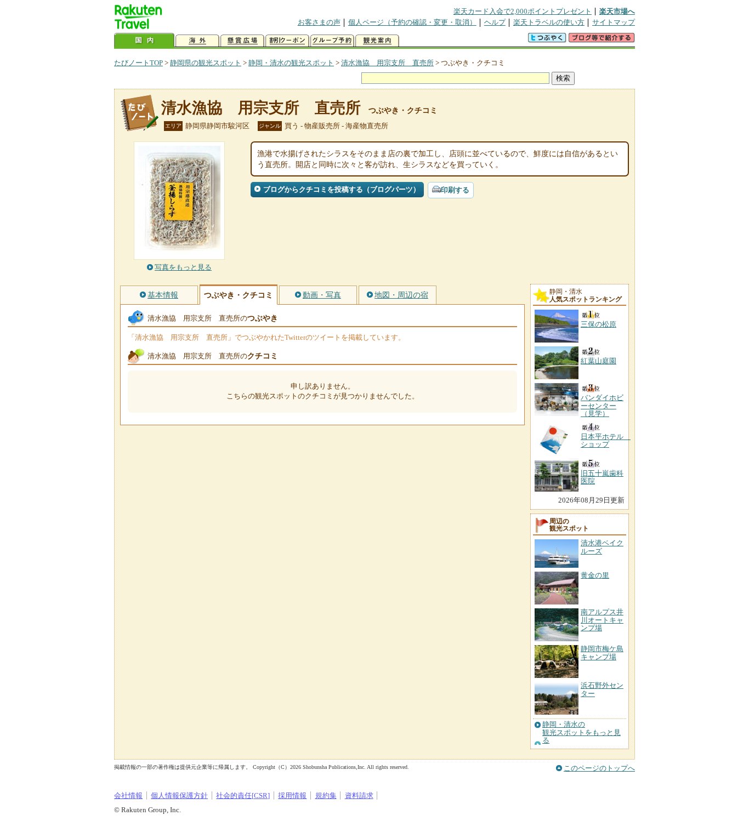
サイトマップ (613, 22)
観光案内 (377, 41)
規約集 (326, 795)
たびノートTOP (138, 63)
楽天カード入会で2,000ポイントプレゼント (522, 11)
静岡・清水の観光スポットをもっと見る (581, 732)
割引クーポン (287, 41)
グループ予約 (332, 41)
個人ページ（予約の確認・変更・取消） (412, 22)
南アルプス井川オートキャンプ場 (602, 620)
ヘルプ (495, 22)
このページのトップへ (599, 768)
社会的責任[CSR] (243, 795)
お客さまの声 (319, 22)
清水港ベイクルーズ (602, 547)
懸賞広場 (242, 41)
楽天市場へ (617, 11)
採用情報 (292, 795)
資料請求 (359, 795)
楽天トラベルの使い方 (549, 22)
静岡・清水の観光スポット (291, 63)
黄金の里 (595, 575)
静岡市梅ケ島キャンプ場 (602, 652)
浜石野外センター (602, 689)
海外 (197, 41)
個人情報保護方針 (179, 795)
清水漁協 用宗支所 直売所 (387, 63)
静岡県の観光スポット (205, 63)
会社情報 (128, 795)
